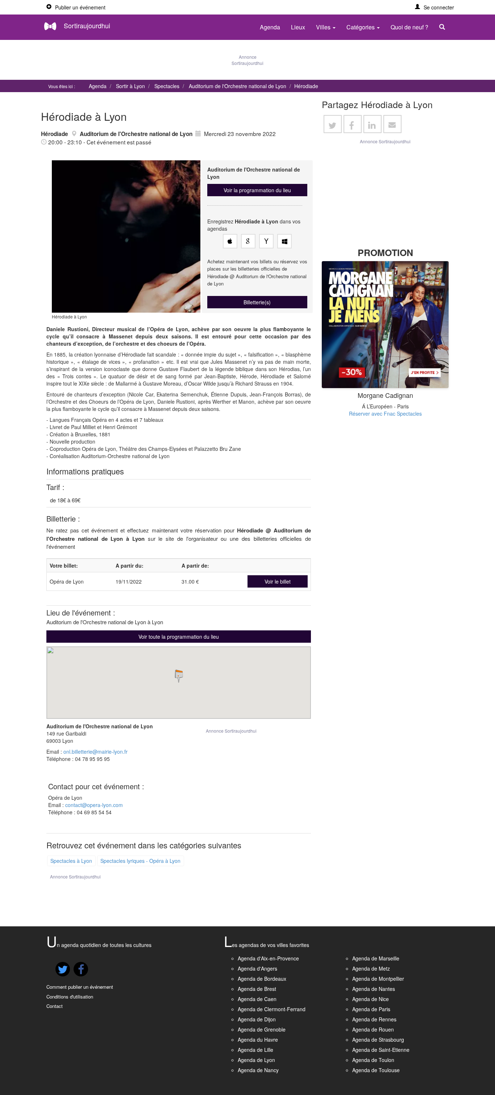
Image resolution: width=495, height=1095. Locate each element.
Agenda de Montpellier (378, 978)
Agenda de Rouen (373, 1029)
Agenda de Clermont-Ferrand (271, 1009)
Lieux (298, 27)
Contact (54, 1006)
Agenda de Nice (370, 999)
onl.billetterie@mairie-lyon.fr (95, 751)
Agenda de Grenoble (262, 1029)
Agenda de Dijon (257, 1019)
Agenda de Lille (255, 1049)
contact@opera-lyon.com (94, 804)
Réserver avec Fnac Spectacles (385, 413)
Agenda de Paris (371, 1009)
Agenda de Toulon (373, 1059)
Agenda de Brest (257, 988)
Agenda (270, 27)
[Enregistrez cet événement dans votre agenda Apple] (230, 241)
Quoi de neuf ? (409, 27)
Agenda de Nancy (258, 1070)
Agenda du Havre (258, 1039)
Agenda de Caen (257, 999)
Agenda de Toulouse (376, 1070)
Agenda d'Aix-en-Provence (268, 958)
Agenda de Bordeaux (262, 978)
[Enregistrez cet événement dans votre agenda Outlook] (284, 241)
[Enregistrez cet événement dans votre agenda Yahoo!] (266, 241)
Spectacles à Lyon (71, 860)
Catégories (361, 27)
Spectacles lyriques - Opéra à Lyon (140, 860)
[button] (434, 7)
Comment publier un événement (79, 986)
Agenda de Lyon (256, 1059)
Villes (324, 27)
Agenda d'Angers (257, 968)
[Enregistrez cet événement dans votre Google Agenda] (248, 241)
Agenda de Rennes (374, 1019)
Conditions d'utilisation (69, 996)
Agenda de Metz (371, 968)
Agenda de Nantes (373, 988)
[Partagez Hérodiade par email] (392, 124)
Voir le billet (278, 581)
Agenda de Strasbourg (378, 1039)
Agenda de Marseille (375, 958)
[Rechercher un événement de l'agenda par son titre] (444, 27)
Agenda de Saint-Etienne (380, 1049)
